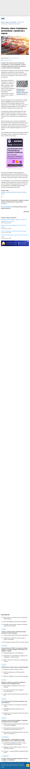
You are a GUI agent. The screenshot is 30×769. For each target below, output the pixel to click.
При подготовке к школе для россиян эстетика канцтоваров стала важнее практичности (14, 728)
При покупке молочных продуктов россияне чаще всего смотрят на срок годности (16, 733)
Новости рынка (13, 22)
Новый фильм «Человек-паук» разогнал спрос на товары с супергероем (15, 638)
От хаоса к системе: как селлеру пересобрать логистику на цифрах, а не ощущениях (14, 759)
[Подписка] (22, 18)
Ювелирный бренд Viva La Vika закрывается (13, 652)
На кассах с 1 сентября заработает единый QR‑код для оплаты (16, 752)
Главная (3, 22)
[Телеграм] (6, 18)
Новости (7, 22)
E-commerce (5, 737)
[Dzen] (14, 18)
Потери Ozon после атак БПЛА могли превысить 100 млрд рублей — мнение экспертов (15, 656)
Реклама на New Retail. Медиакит (15, 168)
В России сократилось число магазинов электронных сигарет (15, 705)
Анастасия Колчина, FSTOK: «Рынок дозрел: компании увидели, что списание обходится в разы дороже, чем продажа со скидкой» (14, 649)
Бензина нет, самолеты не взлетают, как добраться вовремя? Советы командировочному (13, 683)
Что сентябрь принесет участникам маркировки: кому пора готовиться (14, 702)
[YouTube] (17, 18)
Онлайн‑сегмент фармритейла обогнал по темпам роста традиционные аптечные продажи (15, 743)
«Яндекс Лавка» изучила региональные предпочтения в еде (16, 694)
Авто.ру (10, 60)
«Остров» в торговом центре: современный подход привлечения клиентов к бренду (13, 632)
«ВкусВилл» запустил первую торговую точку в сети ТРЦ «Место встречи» (15, 747)
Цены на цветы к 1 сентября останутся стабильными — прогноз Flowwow (16, 618)
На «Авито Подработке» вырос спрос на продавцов (15, 621)
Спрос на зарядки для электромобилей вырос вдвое (13, 231)
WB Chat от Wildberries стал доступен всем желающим (16, 676)
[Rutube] (20, 18)
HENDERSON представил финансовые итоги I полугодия (14, 709)
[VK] (9, 18)
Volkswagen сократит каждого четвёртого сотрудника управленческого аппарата (15, 625)
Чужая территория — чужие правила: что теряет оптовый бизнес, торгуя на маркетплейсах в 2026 (13, 740)
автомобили (5, 60)
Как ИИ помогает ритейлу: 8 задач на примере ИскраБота (14, 667)
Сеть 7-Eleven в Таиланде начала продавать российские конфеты (14, 690)
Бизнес (4, 629)
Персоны (4, 645)
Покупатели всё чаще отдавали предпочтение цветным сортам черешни (16, 714)
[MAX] (12, 18)
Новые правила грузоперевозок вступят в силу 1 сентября (14, 686)
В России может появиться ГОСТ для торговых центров (16, 642)
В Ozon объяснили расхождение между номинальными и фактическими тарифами (16, 724)
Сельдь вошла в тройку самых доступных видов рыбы (16, 635)
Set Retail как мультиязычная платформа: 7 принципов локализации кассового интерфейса (14, 721)
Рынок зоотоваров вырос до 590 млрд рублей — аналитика (14, 673)
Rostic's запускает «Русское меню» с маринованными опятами (16, 660)
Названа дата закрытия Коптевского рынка (13, 669)
